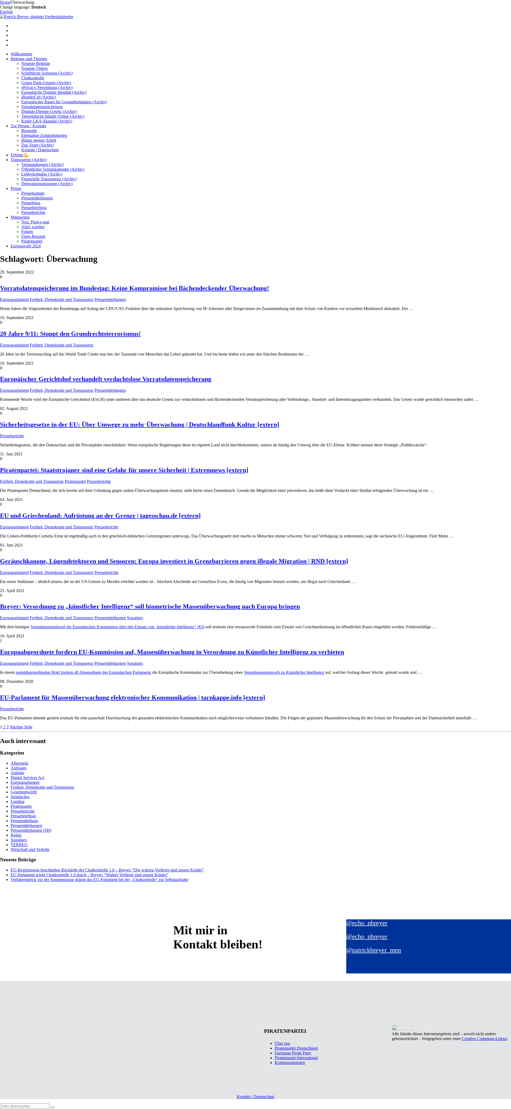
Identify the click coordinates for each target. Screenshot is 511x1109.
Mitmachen (20, 217)
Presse (16, 188)
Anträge (17, 772)
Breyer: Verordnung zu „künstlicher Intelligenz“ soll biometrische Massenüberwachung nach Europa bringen (150, 606)
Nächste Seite (21, 727)
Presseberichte (33, 212)
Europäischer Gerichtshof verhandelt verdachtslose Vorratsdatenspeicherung (105, 379)
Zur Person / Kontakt (28, 126)
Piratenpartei (31, 241)
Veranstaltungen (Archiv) (42, 164)
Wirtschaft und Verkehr (30, 849)
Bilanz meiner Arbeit (38, 140)
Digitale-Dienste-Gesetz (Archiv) (49, 111)
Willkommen (21, 54)
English (6, 12)
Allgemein (19, 763)
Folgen (27, 231)
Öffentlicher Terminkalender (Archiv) (52, 169)
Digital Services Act (27, 777)
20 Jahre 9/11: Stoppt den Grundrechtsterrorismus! (70, 333)
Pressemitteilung (24, 820)
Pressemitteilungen (37, 198)
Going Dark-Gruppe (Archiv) (46, 82)
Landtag (17, 801)
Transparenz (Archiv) (29, 159)
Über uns (282, 1043)
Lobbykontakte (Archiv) (41, 174)
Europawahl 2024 (26, 246)
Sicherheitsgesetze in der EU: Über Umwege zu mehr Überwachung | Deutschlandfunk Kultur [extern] (139, 424)
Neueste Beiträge (35, 63)
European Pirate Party (293, 1053)
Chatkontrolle (32, 78)
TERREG (19, 844)
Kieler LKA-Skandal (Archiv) (46, 121)
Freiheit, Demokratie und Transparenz (61, 299)
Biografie (29, 130)
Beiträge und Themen (29, 58)
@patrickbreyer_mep (373, 950)
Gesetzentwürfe (24, 792)
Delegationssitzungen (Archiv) (47, 183)
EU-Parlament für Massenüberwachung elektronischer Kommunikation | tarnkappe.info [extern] (132, 697)
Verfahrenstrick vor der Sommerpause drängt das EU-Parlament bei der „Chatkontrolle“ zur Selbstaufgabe (99, 879)
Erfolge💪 (19, 155)
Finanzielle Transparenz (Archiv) (49, 179)
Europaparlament (14, 299)
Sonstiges (135, 617)
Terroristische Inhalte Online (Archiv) (52, 116)
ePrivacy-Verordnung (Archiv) (47, 87)
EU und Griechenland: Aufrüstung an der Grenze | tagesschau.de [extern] (100, 515)
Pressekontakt (32, 193)
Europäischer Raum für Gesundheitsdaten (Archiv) (64, 102)
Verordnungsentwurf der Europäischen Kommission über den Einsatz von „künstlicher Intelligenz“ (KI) (117, 627)
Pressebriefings (34, 207)
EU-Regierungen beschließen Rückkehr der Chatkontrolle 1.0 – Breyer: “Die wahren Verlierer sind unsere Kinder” (107, 870)
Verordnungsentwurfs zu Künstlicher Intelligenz (284, 672)
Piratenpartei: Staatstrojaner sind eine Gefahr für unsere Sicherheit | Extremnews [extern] (124, 470)
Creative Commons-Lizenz (484, 1038)
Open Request (33, 236)
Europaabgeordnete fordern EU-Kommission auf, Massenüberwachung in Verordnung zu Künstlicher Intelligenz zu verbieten (172, 652)
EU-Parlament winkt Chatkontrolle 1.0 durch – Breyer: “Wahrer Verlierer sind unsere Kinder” (89, 874)
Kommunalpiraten (290, 1062)
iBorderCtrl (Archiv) (38, 97)
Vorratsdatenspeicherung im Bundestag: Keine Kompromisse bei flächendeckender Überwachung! (134, 288)
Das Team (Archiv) (37, 145)
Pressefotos (30, 203)
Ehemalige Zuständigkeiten (44, 135)
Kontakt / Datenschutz (40, 150)
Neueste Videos (34, 68)
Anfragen (19, 768)
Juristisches (20, 796)
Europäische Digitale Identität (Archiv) (53, 92)
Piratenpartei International (296, 1057)
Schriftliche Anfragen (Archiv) (47, 73)
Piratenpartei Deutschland (296, 1048)
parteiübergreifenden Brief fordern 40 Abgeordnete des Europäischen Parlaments (83, 672)
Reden (16, 835)
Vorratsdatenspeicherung (42, 106)
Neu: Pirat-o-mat (35, 222)
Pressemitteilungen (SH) (31, 830)
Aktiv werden (32, 227)
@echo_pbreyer (366, 922)
